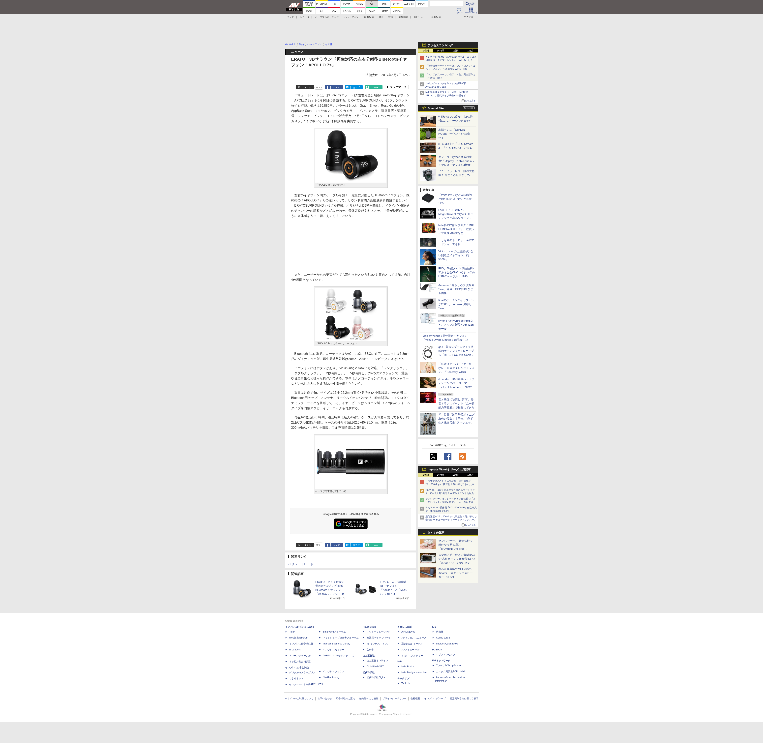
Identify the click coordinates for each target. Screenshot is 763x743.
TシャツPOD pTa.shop (449, 665)
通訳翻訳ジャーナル (412, 643)
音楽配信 (436, 17)
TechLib (405, 683)
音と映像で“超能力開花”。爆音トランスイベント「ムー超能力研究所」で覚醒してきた (456, 403)
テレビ (290, 17)
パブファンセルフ (445, 654)
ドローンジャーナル (300, 655)
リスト (319, 87)
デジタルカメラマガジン (302, 672)
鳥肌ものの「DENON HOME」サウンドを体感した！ (455, 133)
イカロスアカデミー (412, 655)
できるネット (296, 678)
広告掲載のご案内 (345, 698)
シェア (336, 87)
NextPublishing (331, 677)
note (376, 87)
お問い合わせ (325, 698)
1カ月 (470, 50)
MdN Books (407, 666)
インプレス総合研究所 (301, 643)
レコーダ (304, 17)
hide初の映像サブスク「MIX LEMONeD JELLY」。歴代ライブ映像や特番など (456, 229)
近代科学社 (369, 672)
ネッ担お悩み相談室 (300, 661)
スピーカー (420, 17)
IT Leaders (295, 649)
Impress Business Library (336, 643)
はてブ (356, 87)
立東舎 (370, 649)
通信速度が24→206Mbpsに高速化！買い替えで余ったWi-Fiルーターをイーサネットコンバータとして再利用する (450, 520)
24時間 (440, 50)
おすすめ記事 (436, 532)
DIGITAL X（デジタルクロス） (339, 655)
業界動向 (403, 17)
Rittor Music (369, 626)
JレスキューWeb (410, 649)
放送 (390, 17)
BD (381, 17)
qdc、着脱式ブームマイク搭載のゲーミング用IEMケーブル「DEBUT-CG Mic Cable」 (456, 350)
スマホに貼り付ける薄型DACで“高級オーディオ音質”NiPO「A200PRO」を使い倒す (456, 558)
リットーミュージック (378, 631)
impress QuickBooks (447, 643)
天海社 (439, 631)
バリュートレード (301, 564)
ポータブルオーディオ (327, 17)
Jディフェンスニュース (413, 637)
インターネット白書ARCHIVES (306, 684)
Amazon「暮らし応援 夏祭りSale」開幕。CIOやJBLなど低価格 (456, 289)
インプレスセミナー (333, 649)
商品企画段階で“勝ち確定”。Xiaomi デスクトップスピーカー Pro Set (456, 573)
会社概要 (415, 698)
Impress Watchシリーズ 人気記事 (449, 469)
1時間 (426, 50)
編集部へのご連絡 (368, 698)
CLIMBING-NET (375, 666)
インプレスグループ (435, 698)
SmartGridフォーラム (334, 631)
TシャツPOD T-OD (377, 643)
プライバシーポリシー (394, 698)
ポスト (307, 87)
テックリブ (403, 678)
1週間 (455, 50)
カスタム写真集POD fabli (450, 671)
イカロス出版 (404, 626)
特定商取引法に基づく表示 (464, 698)
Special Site (436, 108)
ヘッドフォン (351, 17)
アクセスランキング (440, 45)
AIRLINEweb (408, 631)
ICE (434, 626)
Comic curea (443, 637)
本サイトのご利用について (299, 698)
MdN (400, 661)
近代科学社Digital (376, 677)
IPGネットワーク (441, 660)
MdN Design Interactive (414, 672)
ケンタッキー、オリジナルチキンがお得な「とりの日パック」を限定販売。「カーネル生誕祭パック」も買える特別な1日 (450, 502)
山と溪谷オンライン (377, 660)
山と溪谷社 (369, 655)
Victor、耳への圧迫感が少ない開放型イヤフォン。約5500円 (455, 255)
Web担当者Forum (298, 637)
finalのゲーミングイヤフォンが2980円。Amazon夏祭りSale (456, 304)
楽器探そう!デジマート (379, 637)
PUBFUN (437, 649)
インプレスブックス (333, 671)
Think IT (293, 631)
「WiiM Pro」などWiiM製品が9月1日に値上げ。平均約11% (455, 198)
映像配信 (369, 17)
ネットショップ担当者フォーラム (341, 637)
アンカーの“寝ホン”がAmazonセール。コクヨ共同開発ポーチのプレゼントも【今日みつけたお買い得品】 (450, 60)
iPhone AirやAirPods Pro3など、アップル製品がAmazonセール (456, 324)
